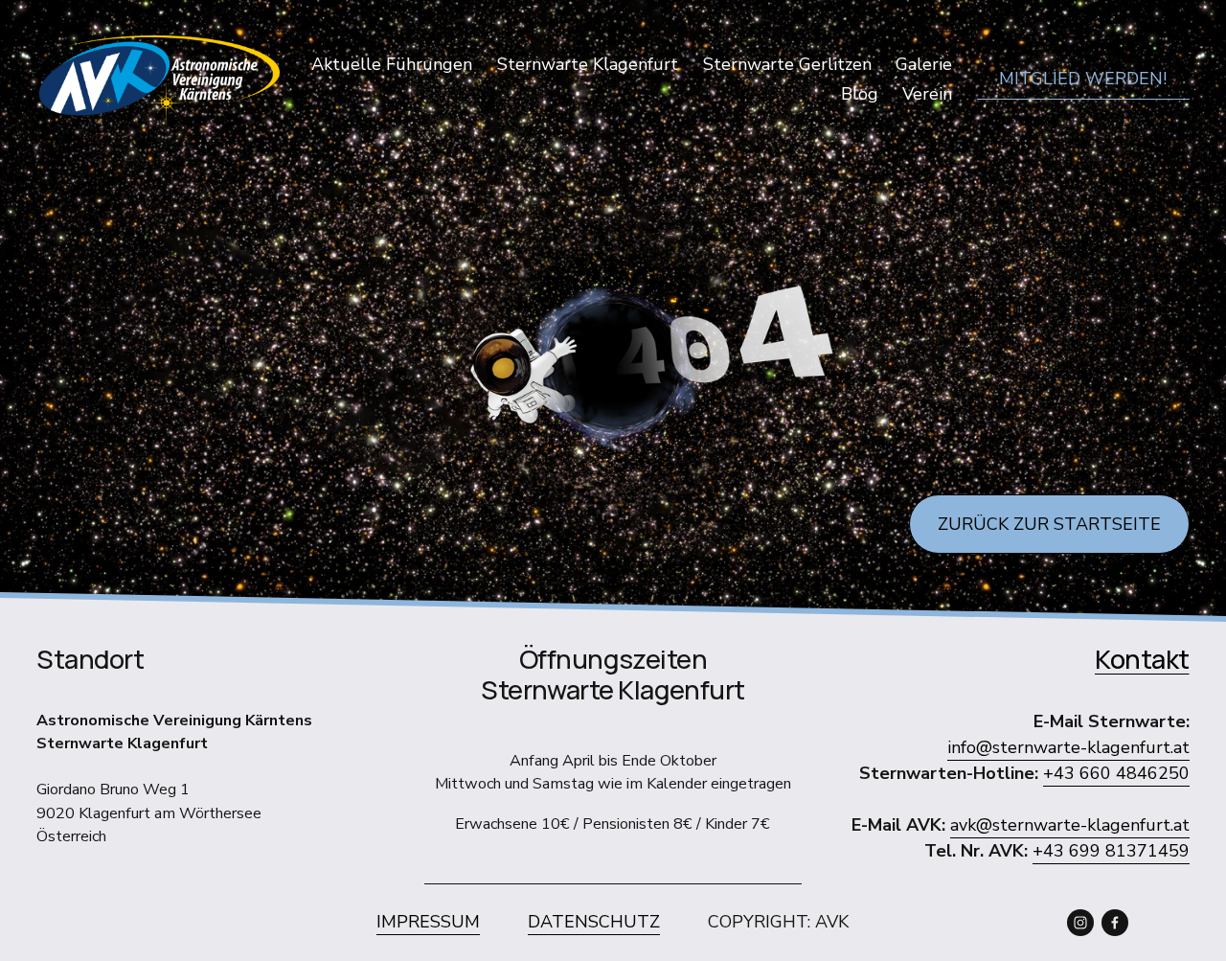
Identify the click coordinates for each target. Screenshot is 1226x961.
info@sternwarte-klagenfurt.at (1068, 747)
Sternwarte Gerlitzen (787, 64)
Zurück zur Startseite (1049, 524)
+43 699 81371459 (1111, 850)
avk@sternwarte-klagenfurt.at (1070, 824)
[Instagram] (1080, 922)
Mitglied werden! (1083, 78)
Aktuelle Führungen (391, 64)
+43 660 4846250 (1116, 773)
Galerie (924, 64)
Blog (859, 93)
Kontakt (1142, 659)
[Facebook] (1114, 922)
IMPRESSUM (428, 921)
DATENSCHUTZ (594, 921)
